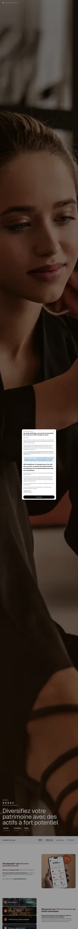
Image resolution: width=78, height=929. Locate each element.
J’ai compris (39, 497)
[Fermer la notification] (54, 431)
